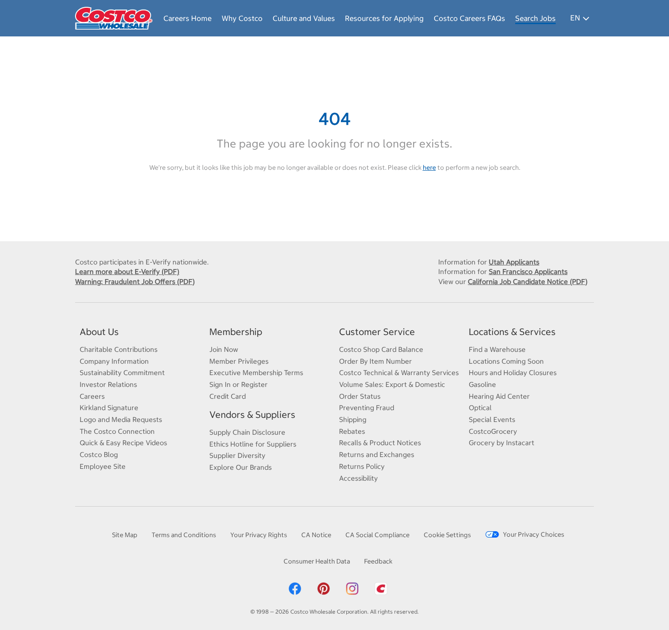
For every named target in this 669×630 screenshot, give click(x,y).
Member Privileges (239, 361)
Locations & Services (512, 331)
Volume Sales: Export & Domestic (392, 384)
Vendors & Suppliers (252, 414)
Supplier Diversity (237, 455)
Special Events (492, 419)
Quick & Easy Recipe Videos (123, 442)
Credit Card (227, 396)
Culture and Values (304, 18)
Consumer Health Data (317, 561)
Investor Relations (108, 384)
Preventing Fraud (366, 407)
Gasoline (482, 384)
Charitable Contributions (118, 349)
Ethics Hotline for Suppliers (252, 444)
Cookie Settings (447, 535)
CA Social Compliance (377, 535)
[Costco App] (381, 588)
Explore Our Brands (240, 467)
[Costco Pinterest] (323, 588)
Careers (92, 396)
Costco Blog (99, 454)
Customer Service (377, 331)
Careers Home (187, 18)
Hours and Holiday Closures (513, 372)
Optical (480, 407)
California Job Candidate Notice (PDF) (528, 281)
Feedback (378, 561)
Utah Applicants (514, 262)
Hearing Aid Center (499, 396)
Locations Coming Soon (506, 361)
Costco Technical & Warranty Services (399, 372)
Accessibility (358, 478)
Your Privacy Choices (533, 534)
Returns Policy (362, 466)
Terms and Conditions (184, 535)
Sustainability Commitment (122, 372)
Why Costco (242, 18)
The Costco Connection (117, 431)
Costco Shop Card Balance (381, 349)
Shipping (352, 419)
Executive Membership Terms (256, 372)
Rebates (352, 431)
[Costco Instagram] (352, 588)
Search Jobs (535, 18)
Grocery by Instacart (501, 442)
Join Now (223, 349)
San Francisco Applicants (528, 271)
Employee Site (103, 466)
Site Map (124, 535)
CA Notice (316, 535)
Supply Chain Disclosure (247, 432)
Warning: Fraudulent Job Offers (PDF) (135, 281)
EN (575, 17)
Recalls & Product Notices (380, 442)
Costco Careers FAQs (469, 18)
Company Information (114, 361)
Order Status (359, 396)
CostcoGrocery (493, 431)
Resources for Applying (384, 18)
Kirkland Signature (109, 407)
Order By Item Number (375, 361)
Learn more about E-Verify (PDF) (127, 271)
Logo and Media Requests (121, 419)
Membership (235, 331)
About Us (99, 331)
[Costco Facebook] (295, 588)
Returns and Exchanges (376, 454)
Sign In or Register (238, 384)
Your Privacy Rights (258, 535)
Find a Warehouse (497, 349)
